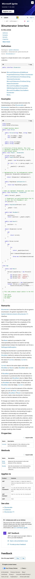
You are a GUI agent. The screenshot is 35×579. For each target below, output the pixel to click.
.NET (7, 21)
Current (11, 360)
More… (9, 95)
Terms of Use (4, 576)
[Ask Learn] (24, 21)
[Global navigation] (1, 17)
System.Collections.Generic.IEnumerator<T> (14, 314)
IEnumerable (19, 105)
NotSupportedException (8, 347)
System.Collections (14, 50)
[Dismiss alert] (32, 2)
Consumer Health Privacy (23, 574)
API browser (13, 21)
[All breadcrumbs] (2, 21)
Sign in (32, 17)
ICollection (7, 510)
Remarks (5, 37)
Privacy (11, 574)
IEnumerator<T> (9, 512)
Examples (5, 35)
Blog (23, 572)
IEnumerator (5, 107)
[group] (17, 212)
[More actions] (32, 21)
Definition (5, 33)
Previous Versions (15, 572)
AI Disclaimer (5, 572)
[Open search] (27, 17)
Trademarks (13, 576)
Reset (5, 340)
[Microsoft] (17, 17)
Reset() (4, 466)
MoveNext (4, 355)
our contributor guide (20, 527)
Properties (5, 39)
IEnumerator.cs (10, 54)
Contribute (4, 574)
